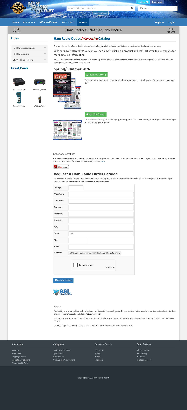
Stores (97, 353)
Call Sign (57, 187)
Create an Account (144, 360)
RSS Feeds (141, 357)
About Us (15, 350)
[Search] (132, 8)
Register (159, 22)
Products (28, 22)
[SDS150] (40, 97)
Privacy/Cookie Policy (20, 363)
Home (15, 22)
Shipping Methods (19, 357)
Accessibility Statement (21, 360)
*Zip (56, 240)
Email (56, 246)
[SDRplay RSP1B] (19, 81)
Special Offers (58, 353)
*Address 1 (58, 213)
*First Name (59, 194)
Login (171, 22)
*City (56, 227)
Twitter (98, 357)
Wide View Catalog (96, 114)
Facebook (99, 360)
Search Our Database (61, 350)
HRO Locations (22, 54)
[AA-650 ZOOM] (19, 97)
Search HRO (68, 22)
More (82, 22)
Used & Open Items (24, 60)
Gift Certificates (48, 22)
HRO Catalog (142, 353)
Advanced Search (100, 13)
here (103, 161)
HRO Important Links (25, 48)
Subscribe (58, 252)
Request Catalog (64, 280)
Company (58, 207)
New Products (58, 357)
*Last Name (59, 200)
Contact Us (99, 350)
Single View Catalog (97, 75)
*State (56, 233)
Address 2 (58, 220)
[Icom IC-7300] (40, 81)
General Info (16, 353)
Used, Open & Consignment (64, 360)
